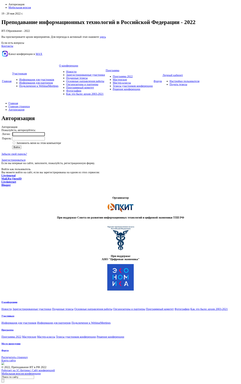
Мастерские (120, 79)
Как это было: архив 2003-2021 (85, 93)
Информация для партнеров (36, 82)
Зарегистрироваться (13, 159)
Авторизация (16, 109)
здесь (103, 36)
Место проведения (10, 343)
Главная (6, 81)
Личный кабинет (172, 75)
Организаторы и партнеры (82, 84)
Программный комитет (80, 87)
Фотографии (73, 90)
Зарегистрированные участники (85, 74)
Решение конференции (126, 89)
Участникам (19, 73)
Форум (157, 81)
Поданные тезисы (77, 77)
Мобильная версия (19, 7)
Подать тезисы (178, 84)
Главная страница (19, 106)
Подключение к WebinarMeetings (38, 85)
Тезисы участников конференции (133, 85)
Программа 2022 (123, 76)
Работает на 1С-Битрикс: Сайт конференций (28, 370)
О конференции (68, 65)
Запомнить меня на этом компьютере (38, 142)
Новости (71, 71)
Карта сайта (8, 360)
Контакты (7, 46)
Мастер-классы (122, 82)
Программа (112, 70)
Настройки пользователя (184, 81)
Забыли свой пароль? (14, 153)
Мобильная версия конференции (21, 373)
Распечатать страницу (14, 357)
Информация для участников (36, 79)
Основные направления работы (85, 81)
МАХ (39, 53)
